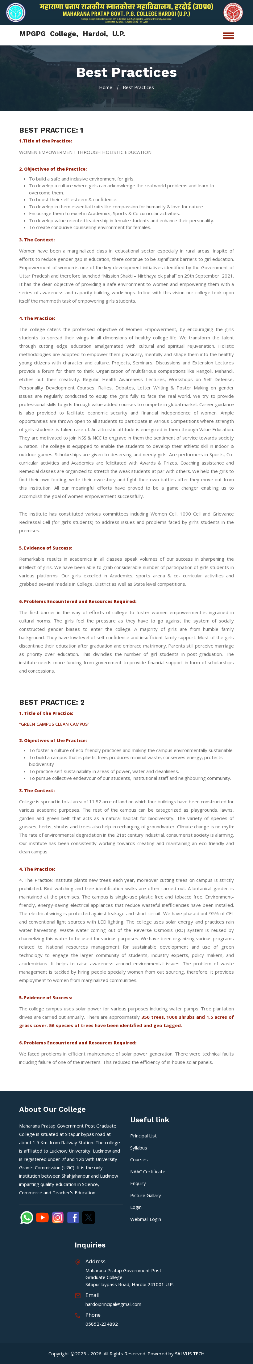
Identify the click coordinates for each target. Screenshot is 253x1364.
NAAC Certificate (147, 1171)
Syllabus (138, 1148)
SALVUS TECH (190, 1353)
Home (105, 87)
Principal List (143, 1135)
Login (136, 1207)
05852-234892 (101, 1324)
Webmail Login (145, 1219)
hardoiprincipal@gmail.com (113, 1304)
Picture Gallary (145, 1195)
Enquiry (138, 1183)
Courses (139, 1159)
